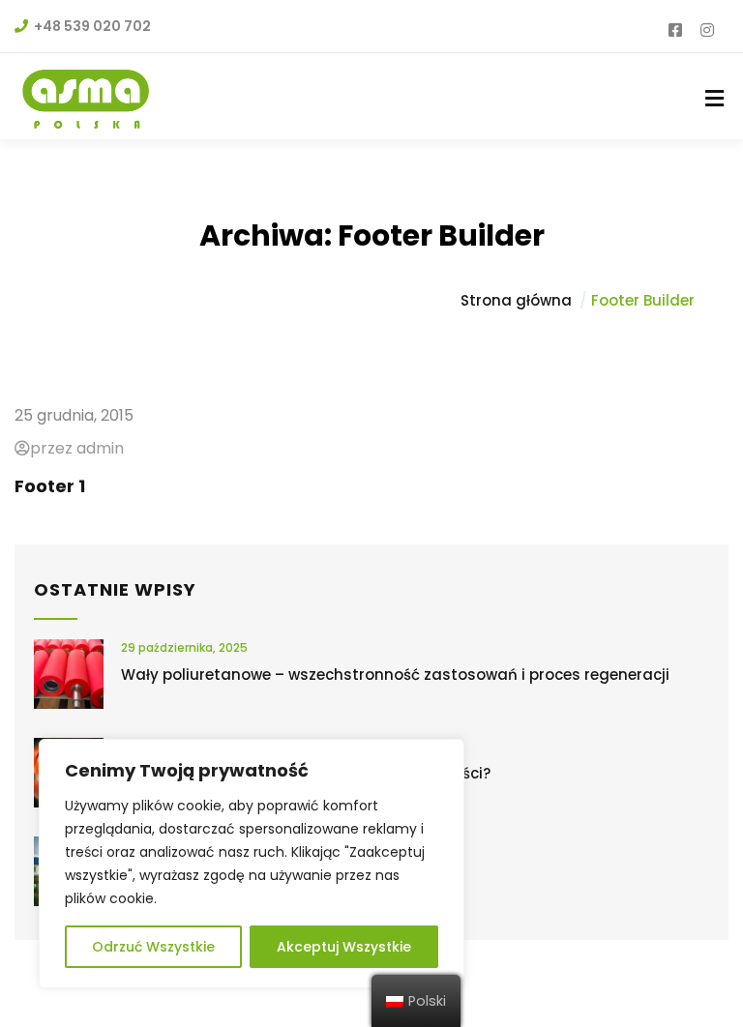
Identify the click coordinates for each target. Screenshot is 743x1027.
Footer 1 (50, 486)
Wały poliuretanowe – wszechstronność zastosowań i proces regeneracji (395, 674)
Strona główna (516, 300)
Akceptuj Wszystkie (344, 946)
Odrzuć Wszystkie (153, 946)
